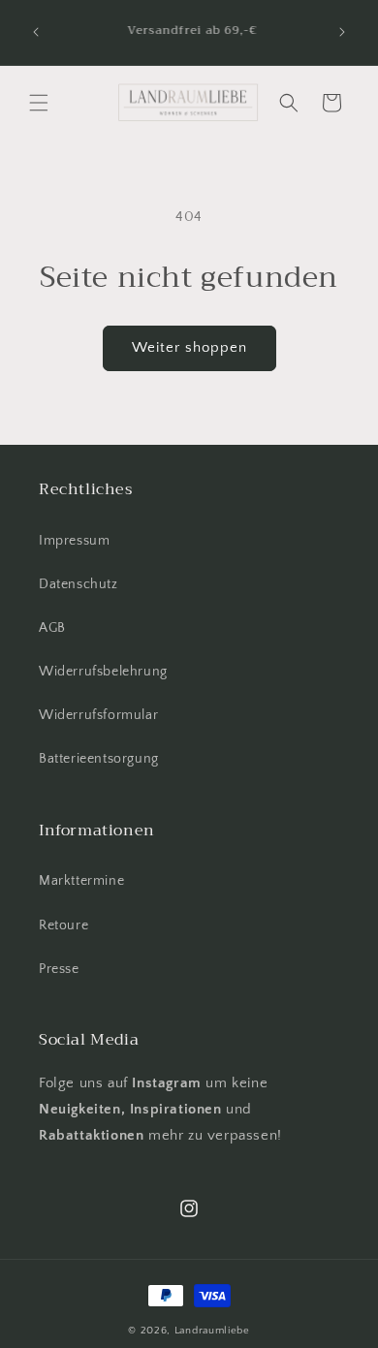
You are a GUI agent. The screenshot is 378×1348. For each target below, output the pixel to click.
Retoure (63, 925)
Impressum (74, 541)
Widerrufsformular (98, 715)
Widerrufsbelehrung (103, 671)
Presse (59, 969)
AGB (52, 628)
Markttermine (81, 881)
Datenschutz (78, 584)
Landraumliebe (212, 1330)
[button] (38, 102)
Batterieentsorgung (99, 759)
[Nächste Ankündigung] (342, 32)
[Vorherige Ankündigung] (36, 32)
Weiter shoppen (189, 347)
